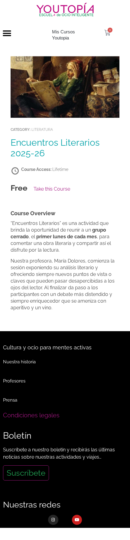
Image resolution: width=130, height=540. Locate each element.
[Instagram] (53, 520)
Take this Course (52, 189)
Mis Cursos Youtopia (63, 34)
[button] (7, 33)
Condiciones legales (31, 415)
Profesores (14, 381)
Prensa (10, 400)
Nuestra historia (19, 362)
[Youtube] (77, 520)
